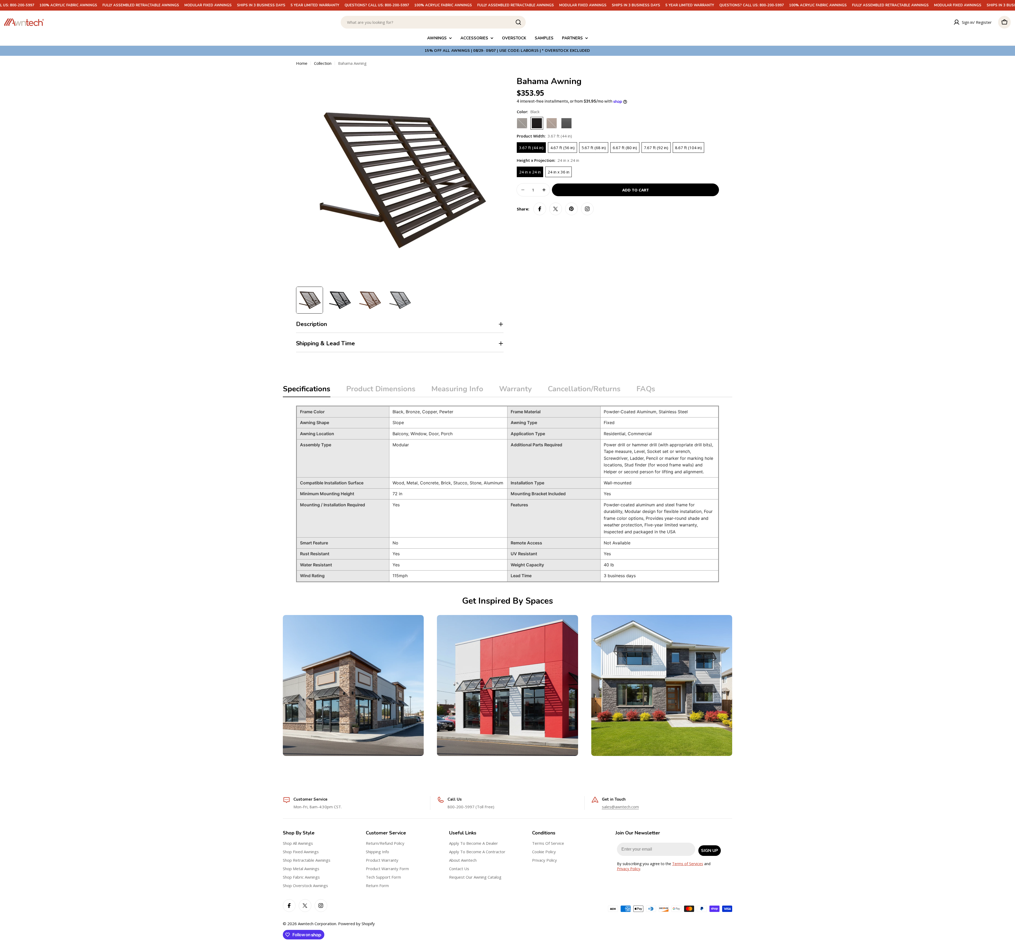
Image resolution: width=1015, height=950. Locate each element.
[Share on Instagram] (587, 209)
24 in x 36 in (558, 172)
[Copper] (551, 123)
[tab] (306, 390)
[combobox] (433, 22)
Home (301, 63)
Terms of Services (687, 863)
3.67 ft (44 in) (531, 147)
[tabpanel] (507, 494)
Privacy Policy (628, 868)
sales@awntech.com (620, 806)
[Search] (518, 22)
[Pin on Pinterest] (571, 209)
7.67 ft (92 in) (656, 147)
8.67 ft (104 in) (688, 147)
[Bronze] (522, 123)
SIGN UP (709, 850)
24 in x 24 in (530, 172)
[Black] (537, 123)
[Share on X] (555, 209)
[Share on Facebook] (539, 209)
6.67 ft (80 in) (625, 147)
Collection (322, 63)
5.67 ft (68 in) (594, 147)
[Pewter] (566, 123)
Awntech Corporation (317, 923)
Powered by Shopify (356, 923)
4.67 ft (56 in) (562, 147)
